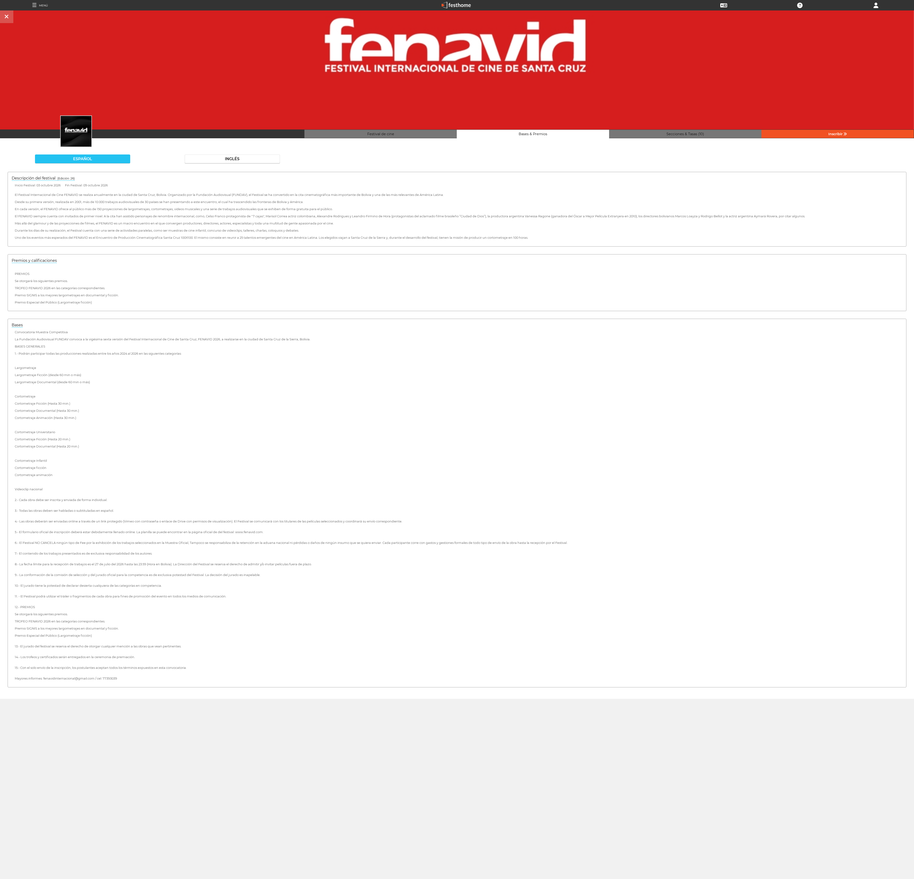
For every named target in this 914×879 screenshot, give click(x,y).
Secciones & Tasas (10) (685, 134)
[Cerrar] (6, 16)
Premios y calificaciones (34, 260)
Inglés (232, 159)
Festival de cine (380, 134)
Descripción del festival (43, 178)
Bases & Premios (533, 134)
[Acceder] (876, 5)
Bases (17, 325)
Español (82, 159)
